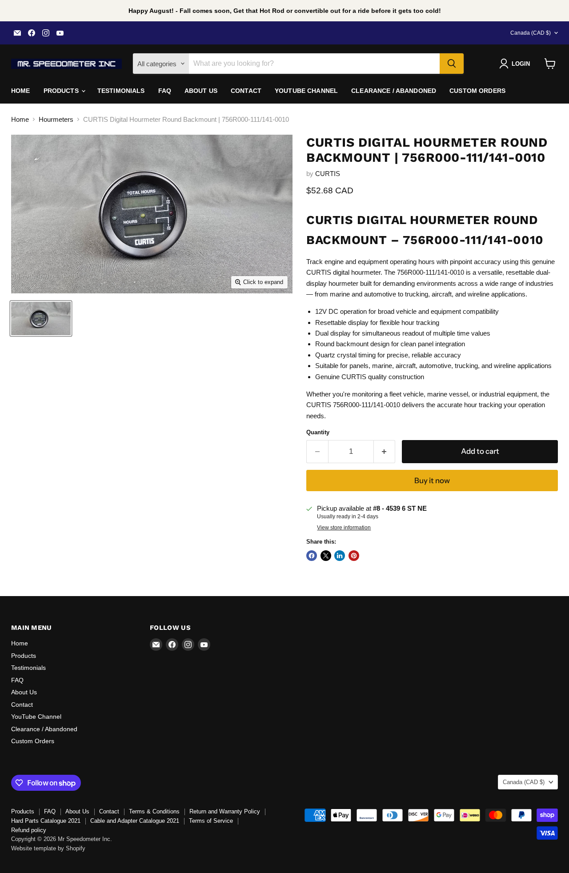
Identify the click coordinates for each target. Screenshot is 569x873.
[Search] (452, 63)
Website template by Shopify (48, 848)
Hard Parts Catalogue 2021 (45, 820)
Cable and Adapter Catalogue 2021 (134, 820)
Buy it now (432, 480)
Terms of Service (211, 820)
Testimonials (121, 90)
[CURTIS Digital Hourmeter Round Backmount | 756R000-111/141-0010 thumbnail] (41, 318)
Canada (530, 33)
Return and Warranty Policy (224, 811)
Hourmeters (56, 119)
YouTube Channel (306, 90)
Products (62, 90)
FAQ (164, 90)
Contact (246, 90)
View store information (344, 528)
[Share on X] (326, 555)
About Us (200, 90)
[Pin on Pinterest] (354, 555)
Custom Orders (477, 90)
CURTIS (327, 173)
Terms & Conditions (154, 811)
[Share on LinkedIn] (339, 555)
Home (20, 90)
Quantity (317, 432)
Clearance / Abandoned (393, 90)
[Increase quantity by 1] (385, 451)
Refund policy (28, 830)
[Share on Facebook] (311, 555)
